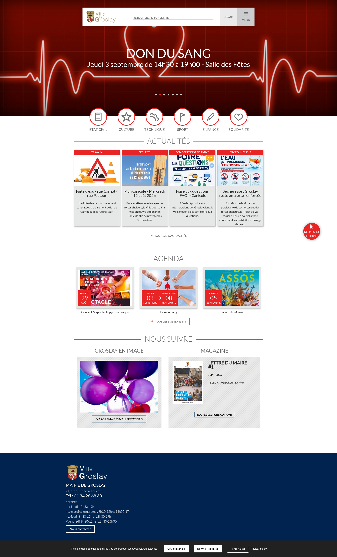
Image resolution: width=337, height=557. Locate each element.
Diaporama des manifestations (119, 419)
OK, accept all (176, 548)
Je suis (228, 16)
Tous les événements (170, 321)
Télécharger (226, 382)
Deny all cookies (207, 548)
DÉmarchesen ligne (311, 233)
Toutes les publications (214, 414)
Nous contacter (80, 529)
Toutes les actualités (170, 235)
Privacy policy (259, 548)
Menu (246, 19)
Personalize (238, 548)
